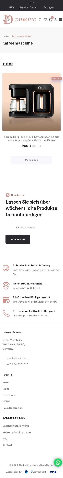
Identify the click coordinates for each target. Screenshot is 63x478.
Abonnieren (18, 239)
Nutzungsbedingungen (16, 432)
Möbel (6, 401)
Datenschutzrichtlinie (15, 425)
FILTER (9, 64)
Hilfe (11, 7)
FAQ (4, 438)
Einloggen (48, 7)
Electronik (8, 395)
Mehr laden (31, 159)
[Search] (40, 19)
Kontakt (7, 445)
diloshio (49, 465)
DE (30, 2)
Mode (5, 388)
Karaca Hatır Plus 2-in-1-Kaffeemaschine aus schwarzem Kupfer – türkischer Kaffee (31, 138)
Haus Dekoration (12, 408)
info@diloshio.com (17, 358)
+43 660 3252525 (17, 364)
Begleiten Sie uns (29, 7)
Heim (5, 36)
